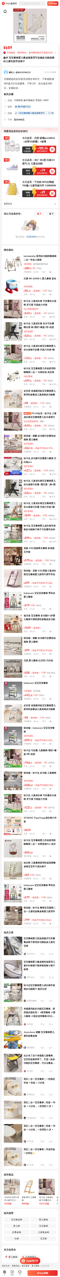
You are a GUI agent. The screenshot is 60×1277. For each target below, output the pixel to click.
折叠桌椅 (16, 1232)
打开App (53, 3)
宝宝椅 (43, 1238)
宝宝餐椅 (43, 1226)
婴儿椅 (16, 1226)
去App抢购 (42, 1273)
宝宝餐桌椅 (16, 1219)
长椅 (16, 1238)
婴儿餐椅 (43, 1219)
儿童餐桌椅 (43, 1232)
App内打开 (32, 1260)
